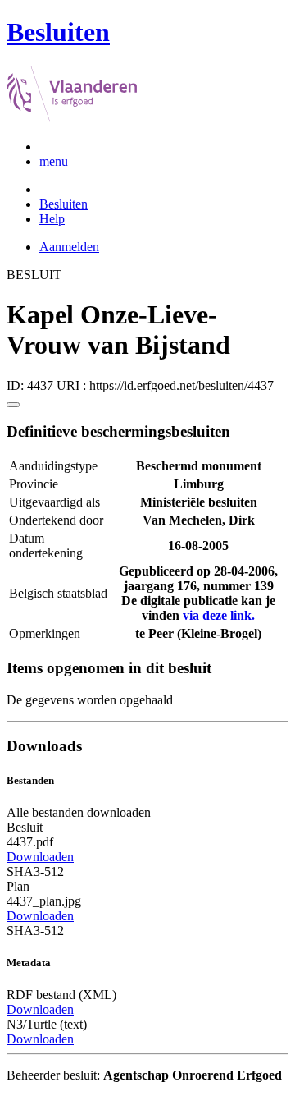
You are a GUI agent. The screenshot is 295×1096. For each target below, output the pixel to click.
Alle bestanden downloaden (79, 812)
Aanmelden (69, 247)
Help (52, 219)
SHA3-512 (35, 871)
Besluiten (63, 204)
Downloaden (40, 857)
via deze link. (219, 615)
